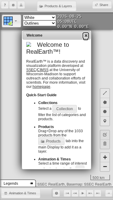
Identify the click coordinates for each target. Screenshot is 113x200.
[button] (5, 5)
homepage (41, 87)
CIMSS (43, 70)
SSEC (31, 70)
